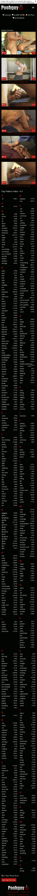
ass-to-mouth (9, 254)
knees (27, 457)
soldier (9, 831)
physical (27, 647)
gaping (9, 520)
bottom (9, 369)
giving (9, 529)
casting (27, 223)
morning (27, 549)
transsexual (27, 774)
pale (27, 621)
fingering (9, 468)
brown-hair (9, 397)
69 (9, 206)
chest (27, 230)
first (9, 470)
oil (27, 590)
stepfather (9, 864)
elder (27, 400)
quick (9, 715)
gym (9, 548)
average (9, 263)
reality (9, 725)
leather (27, 474)
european (9, 418)
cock (27, 260)
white (27, 839)
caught (27, 228)
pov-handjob (9, 687)
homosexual (9, 589)
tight (27, 755)
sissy (9, 799)
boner (9, 362)
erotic (9, 416)
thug (27, 751)
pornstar (9, 675)
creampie (27, 288)
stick (27, 654)
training (27, 772)
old (27, 593)
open (27, 600)
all (9, 221)
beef (9, 315)
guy (9, 546)
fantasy (9, 447)
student (27, 680)
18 (9, 199)
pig (9, 659)
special (9, 843)
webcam (27, 834)
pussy (9, 708)
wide (27, 841)
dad (27, 319)
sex (9, 780)
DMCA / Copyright (13, 892)
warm (27, 827)
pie (9, 654)
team (27, 730)
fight (9, 463)
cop (27, 274)
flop (9, 482)
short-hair (9, 789)
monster (27, 545)
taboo (27, 713)
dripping (27, 373)
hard (9, 570)
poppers (9, 670)
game (9, 515)
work (27, 848)
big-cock (9, 329)
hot (9, 596)
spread (9, 852)
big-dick (9, 332)
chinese (27, 232)
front (9, 498)
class (27, 237)
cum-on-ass (27, 302)
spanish (9, 838)
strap (27, 666)
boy (9, 376)
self (9, 775)
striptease (27, 670)
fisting (9, 475)
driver (27, 376)
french (9, 494)
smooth (9, 822)
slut (9, 817)
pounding (9, 680)
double (27, 362)
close (27, 251)
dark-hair (27, 326)
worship (27, 851)
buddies (9, 407)
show (9, 794)
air (9, 219)
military (27, 533)
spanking (9, 841)
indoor (9, 624)
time (27, 758)
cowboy (27, 284)
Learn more (30, 2)
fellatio (9, 459)
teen (27, 734)
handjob (9, 563)
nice (27, 571)
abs (9, 214)
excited (9, 423)
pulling (9, 703)
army (9, 242)
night (27, 573)
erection (27, 409)
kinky (27, 450)
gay (9, 522)
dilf (27, 348)
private (9, 694)
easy (27, 390)
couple (27, 279)
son (9, 836)
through (27, 748)
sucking (27, 687)
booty (9, 367)
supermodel (27, 694)
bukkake (27, 199)
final (9, 466)
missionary (27, 538)
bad (9, 276)
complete (27, 270)
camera (27, 213)
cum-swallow (27, 305)
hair (9, 556)
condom (27, 272)
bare (9, 290)
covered (27, 281)
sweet (27, 705)
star (9, 859)
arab (9, 240)
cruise (27, 293)
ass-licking (9, 252)
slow (9, 815)
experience (9, 425)
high (9, 579)
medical (27, 531)
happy (9, 567)
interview (27, 416)
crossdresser (27, 291)
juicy (27, 442)
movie (27, 554)
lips (27, 481)
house (9, 600)
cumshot (27, 307)
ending (27, 404)
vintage (27, 813)
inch (9, 622)
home (9, 584)
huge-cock (9, 605)
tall (27, 718)
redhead (9, 730)
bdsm (9, 301)
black (9, 339)
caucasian (27, 225)
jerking (27, 430)
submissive (27, 684)
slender (9, 810)
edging (27, 397)
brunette (9, 400)
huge (9, 603)
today (27, 760)
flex (9, 477)
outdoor (27, 609)
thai (27, 737)
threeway (27, 744)
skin (9, 803)
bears (9, 308)
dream (27, 369)
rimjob (9, 739)
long (27, 493)
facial (9, 442)
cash (27, 220)
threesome (27, 741)
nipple (27, 576)
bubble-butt (9, 404)
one (27, 597)
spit (9, 848)
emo (27, 402)
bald (9, 280)
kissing (27, 452)
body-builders (9, 355)
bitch (9, 336)
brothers (9, 393)
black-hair (9, 343)
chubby (27, 235)
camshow (27, 216)
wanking (27, 825)
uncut (27, 796)
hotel (9, 598)
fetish (9, 461)
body (9, 353)
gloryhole (9, 532)
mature (27, 526)
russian (9, 758)
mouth (27, 552)
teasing (27, 732)
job (27, 435)
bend (9, 320)
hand (9, 560)
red (9, 728)
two (27, 788)
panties (27, 624)
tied (27, 753)
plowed (9, 666)
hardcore (9, 572)
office (27, 588)
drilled (27, 371)
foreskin (9, 487)
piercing (9, 656)
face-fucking (9, 440)
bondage (9, 360)
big (9, 325)
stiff (27, 656)
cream (27, 286)
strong (27, 675)
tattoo (27, 725)
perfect (27, 642)
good (9, 534)
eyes (9, 430)
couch (27, 277)
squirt (9, 855)
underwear (27, 800)
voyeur (27, 817)
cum (27, 298)
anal (9, 235)
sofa (9, 827)
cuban (27, 295)
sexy (9, 782)
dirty (27, 350)
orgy (27, 607)
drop (27, 378)
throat (27, 746)
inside (9, 627)
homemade (9, 586)
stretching (27, 668)
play (9, 661)
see (9, 773)
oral (27, 602)
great (9, 541)
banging (9, 285)
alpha (9, 226)
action (9, 216)
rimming (9, 742)
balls (9, 283)
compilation (27, 267)
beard (9, 306)
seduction (9, 771)
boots (9, 365)
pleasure (9, 663)
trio (27, 781)
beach (9, 304)
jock (27, 437)
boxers (9, 374)
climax (27, 244)
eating (27, 393)
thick (27, 739)
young (27, 871)
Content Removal (23, 894)
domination (27, 357)
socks (9, 824)
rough (9, 754)
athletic (9, 259)
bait (9, 278)
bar (9, 287)
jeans (27, 428)
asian (9, 245)
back (9, 273)
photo (27, 645)
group (9, 543)
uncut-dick (27, 798)
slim (9, 813)
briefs (9, 388)
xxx (27, 861)
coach (27, 258)
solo (9, 834)
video (27, 810)
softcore (9, 829)
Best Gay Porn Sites (9, 880)
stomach (27, 659)
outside (27, 611)
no (27, 578)
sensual (9, 778)
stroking (27, 673)
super (27, 691)
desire (27, 338)
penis (27, 640)
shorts (9, 792)
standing (9, 857)
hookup (9, 591)
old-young (27, 595)
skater (9, 801)
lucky (27, 500)
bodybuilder (9, 357)
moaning (27, 540)
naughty (27, 569)
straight (27, 663)
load (27, 486)
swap (27, 701)
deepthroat (27, 333)
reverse (9, 735)
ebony (27, 395)
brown (9, 395)
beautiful (9, 311)
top (27, 767)
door (27, 359)
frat (9, 491)
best (9, 322)
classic (27, 239)
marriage (27, 514)
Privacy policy (25, 892)
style (27, 682)
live (27, 483)
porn (9, 673)
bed (9, 313)
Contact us (11, 894)
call (27, 209)
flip (9, 480)
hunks (9, 612)
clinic (27, 246)
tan (27, 720)
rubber (9, 756)
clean (27, 242)
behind (9, 318)
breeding (9, 386)
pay (27, 635)
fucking (9, 501)
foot (9, 484)
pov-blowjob (9, 684)
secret (9, 768)
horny (9, 593)
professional (9, 696)
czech (27, 312)
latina (27, 467)
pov (9, 682)
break (9, 383)
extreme (9, 428)
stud (27, 677)
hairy (9, 558)
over (27, 614)
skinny (9, 806)
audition (9, 261)
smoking (9, 820)
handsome (9, 565)
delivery (27, 336)
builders (9, 409)
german (9, 525)
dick (27, 340)
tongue (27, 765)
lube (27, 497)
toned (27, 762)
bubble (9, 402)
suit (27, 689)
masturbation (27, 524)
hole (9, 582)
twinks (27, 786)
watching (27, 830)
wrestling (27, 853)
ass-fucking (9, 249)
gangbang (9, 518)
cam (27, 211)
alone (9, 223)
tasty (27, 722)
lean (27, 471)
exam (9, 420)
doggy (27, 355)
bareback (9, 292)
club (27, 256)
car (27, 218)
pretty (9, 691)
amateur (9, 228)
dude (27, 380)
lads (27, 464)
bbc (9, 299)
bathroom (9, 297)
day (27, 329)
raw (9, 723)
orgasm (27, 604)
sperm (9, 845)
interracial (9, 631)
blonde (9, 346)
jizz (27, 433)
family (9, 445)
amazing (9, 230)
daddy (27, 322)
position (9, 677)
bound (9, 372)
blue (9, 350)
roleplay (9, 749)
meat (27, 528)
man (27, 512)
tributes (27, 776)
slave (9, 808)
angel (9, 237)
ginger (9, 527)
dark (27, 324)
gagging (9, 513)
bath (9, 294)
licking (27, 479)
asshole (9, 256)
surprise (27, 696)
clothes (27, 253)
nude (27, 580)
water (27, 832)
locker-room (27, 490)
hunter (9, 614)
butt (27, 201)
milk (27, 535)
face (9, 437)
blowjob (9, 348)
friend (9, 496)
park (27, 628)
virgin (27, 815)
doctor (27, 352)
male (27, 510)
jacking (27, 423)
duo (27, 383)
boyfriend (9, 379)
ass (9, 247)
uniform (27, 803)
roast (9, 746)
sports (9, 850)
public (9, 701)
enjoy (27, 407)
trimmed (27, 779)
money (27, 542)
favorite (9, 452)
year (27, 868)
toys (27, 769)
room (9, 751)
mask (27, 517)
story (27, 661)
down (25, 366)
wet (27, 837)
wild (27, 844)
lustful (27, 502)
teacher (27, 727)
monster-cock (27, 547)
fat (9, 449)
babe (9, 271)
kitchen (27, 454)
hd (9, 574)
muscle (27, 556)
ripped (9, 744)
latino (27, 469)
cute (27, 309)
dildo (27, 345)
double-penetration (27, 364)
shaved (9, 787)
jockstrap (27, 440)
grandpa (9, 539)
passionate (27, 633)
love (27, 495)
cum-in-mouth (27, 300)
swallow (27, 698)
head (9, 577)
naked (27, 564)
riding (9, 737)
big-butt (9, 327)
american (9, 233)
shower (9, 796)
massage (27, 519)
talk (27, 715)
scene (9, 766)
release (9, 732)
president (9, 689)
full (9, 503)
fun (9, 505)
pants (27, 626)
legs (27, 476)
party (27, 631)
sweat (27, 703)
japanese (27, 426)
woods (27, 846)
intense (9, 629)
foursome (9, 489)
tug (27, 783)
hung (9, 607)
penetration (27, 638)
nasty (27, 566)
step (9, 862)
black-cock (9, 341)
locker (27, 488)
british (9, 390)
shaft (9, 785)
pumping (9, 705)
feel (9, 454)
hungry (9, 610)
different (27, 343)
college (27, 265)
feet (9, 456)
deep (27, 331)
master (27, 521)
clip (27, 249)
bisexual (9, 334)
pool (9, 668)
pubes (9, 698)
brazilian (9, 381)
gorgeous (9, 536)
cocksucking (27, 263)
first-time (9, 473)
